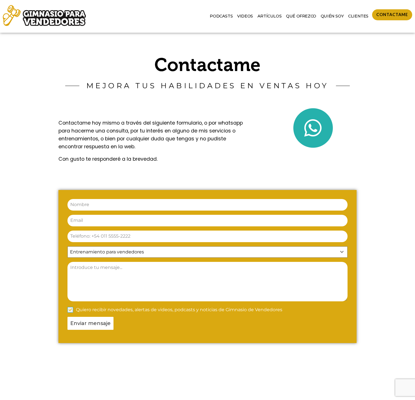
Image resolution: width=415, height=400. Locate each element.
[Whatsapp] (313, 128)
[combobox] (207, 252)
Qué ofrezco (301, 16)
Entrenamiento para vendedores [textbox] (107, 252)
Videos (245, 16)
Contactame (392, 14)
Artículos (269, 16)
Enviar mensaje (90, 323)
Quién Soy (332, 16)
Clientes (358, 16)
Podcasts (221, 16)
